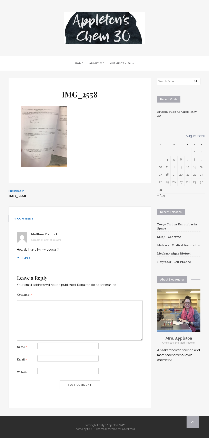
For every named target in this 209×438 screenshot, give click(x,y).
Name (22, 347)
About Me (96, 63)
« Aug (161, 195)
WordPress (128, 428)
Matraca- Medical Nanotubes (178, 245)
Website (22, 372)
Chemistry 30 (121, 63)
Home (79, 63)
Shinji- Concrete (169, 237)
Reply (26, 258)
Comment (25, 294)
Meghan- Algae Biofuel (174, 253)
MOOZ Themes (96, 428)
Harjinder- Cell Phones (174, 262)
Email (22, 359)
